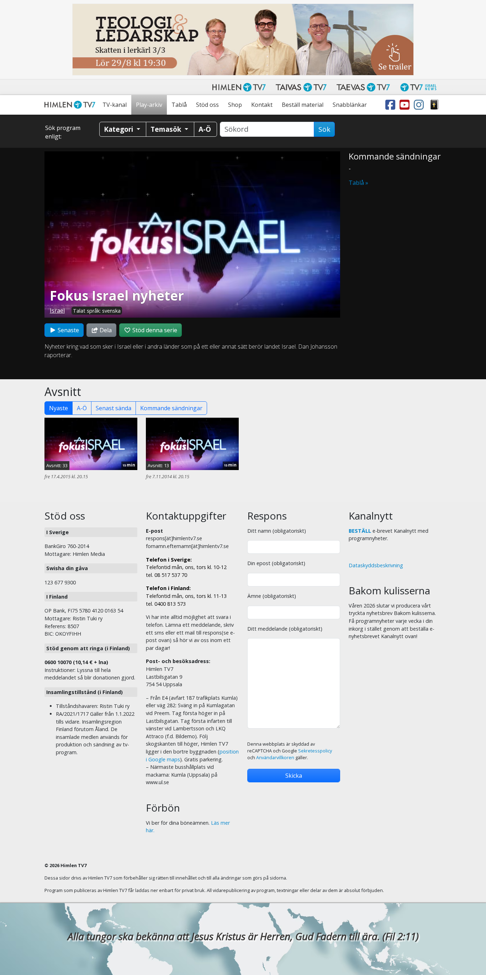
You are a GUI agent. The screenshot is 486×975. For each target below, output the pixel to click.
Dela (105, 330)
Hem (71, 105)
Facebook (391, 105)
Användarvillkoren (275, 758)
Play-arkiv (149, 105)
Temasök (166, 129)
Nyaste (58, 408)
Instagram (420, 105)
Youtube (406, 105)
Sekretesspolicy (315, 751)
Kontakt (262, 105)
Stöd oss (207, 105)
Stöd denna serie (154, 330)
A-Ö (82, 408)
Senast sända (113, 408)
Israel (57, 310)
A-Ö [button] (205, 129)
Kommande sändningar (171, 408)
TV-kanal (114, 105)
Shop (235, 105)
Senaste (67, 330)
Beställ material (302, 105)
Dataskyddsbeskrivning (376, 565)
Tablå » (358, 183)
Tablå (179, 105)
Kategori (119, 129)
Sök (324, 129)
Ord (434, 105)
